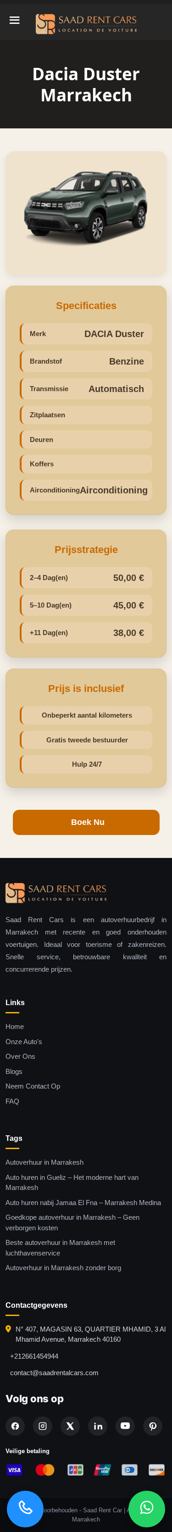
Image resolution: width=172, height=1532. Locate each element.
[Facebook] (15, 1426)
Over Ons (20, 1056)
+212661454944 (34, 1356)
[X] (70, 1426)
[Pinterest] (152, 1426)
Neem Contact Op (33, 1086)
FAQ (12, 1101)
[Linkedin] (97, 1426)
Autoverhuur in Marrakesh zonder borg (63, 1268)
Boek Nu (88, 822)
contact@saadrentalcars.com (54, 1373)
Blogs (14, 1071)
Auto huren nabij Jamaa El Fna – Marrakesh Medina (83, 1202)
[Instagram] (42, 1426)
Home (15, 1026)
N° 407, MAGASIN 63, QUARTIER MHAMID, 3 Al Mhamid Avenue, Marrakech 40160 (91, 1334)
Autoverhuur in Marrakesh (44, 1162)
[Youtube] (125, 1426)
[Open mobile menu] (15, 21)
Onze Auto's (24, 1041)
